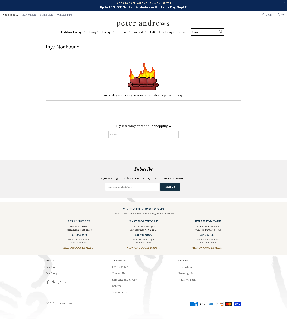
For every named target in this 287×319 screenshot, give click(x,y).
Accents (139, 32)
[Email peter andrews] (65, 282)
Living (106, 32)
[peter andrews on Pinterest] (53, 282)
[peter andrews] (143, 21)
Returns (116, 285)
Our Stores (52, 267)
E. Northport (29, 14)
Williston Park (64, 14)
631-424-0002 (143, 234)
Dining (92, 32)
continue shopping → (155, 126)
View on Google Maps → (79, 248)
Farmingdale (46, 14)
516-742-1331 (207, 234)
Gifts (153, 32)
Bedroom (123, 32)
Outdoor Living (71, 32)
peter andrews (63, 303)
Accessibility (119, 292)
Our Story (51, 273)
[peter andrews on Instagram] (59, 282)
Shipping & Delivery (124, 279)
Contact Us (118, 273)
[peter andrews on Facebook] (48, 282)
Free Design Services (172, 32)
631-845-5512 (10, 14)
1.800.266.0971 (120, 267)
